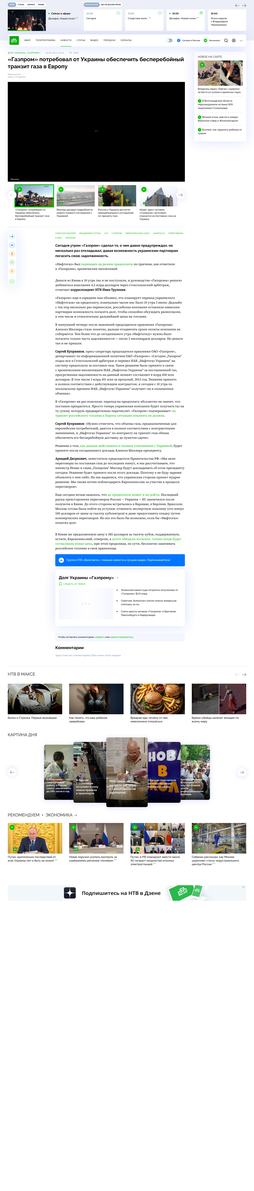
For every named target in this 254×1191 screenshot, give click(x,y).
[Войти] (234, 40)
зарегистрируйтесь (121, 637)
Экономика (214, 40)
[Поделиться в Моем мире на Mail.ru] (12, 271)
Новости (66, 40)
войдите (100, 637)
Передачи (109, 40)
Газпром (117, 233)
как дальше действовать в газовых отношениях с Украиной (126, 446)
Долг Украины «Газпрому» (24, 53)
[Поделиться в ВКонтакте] (12, 245)
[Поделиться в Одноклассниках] (12, 253)
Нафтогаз (159, 233)
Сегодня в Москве (191, 40)
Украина (70, 238)
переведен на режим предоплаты (107, 264)
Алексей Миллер (65, 233)
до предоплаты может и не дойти (133, 495)
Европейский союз (138, 233)
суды (58, 238)
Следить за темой (74, 584)
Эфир (27, 40)
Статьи (81, 40)
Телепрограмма (45, 40)
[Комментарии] (12, 281)
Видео (94, 40)
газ (106, 233)
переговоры (175, 233)
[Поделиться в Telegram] (12, 236)
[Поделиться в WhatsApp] (12, 262)
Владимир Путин (90, 233)
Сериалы (126, 40)
